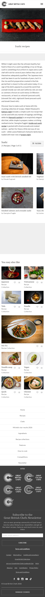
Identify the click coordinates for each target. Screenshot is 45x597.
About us (9, 568)
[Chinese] (34, 382)
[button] (41, 4)
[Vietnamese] (34, 273)
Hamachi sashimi (15, 117)
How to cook (22, 451)
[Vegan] (34, 358)
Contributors (23, 568)
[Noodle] (34, 297)
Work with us (17, 555)
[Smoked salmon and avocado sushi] (17, 197)
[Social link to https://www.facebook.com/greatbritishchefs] (14, 579)
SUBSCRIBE (22, 543)
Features (22, 445)
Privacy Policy (33, 568)
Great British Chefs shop (22, 559)
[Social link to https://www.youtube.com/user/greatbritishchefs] (27, 579)
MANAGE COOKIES (22, 592)
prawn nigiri (26, 135)
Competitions (22, 457)
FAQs (37, 563)
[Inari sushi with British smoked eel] (17, 163)
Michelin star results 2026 (22, 427)
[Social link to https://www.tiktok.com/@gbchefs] (31, 579)
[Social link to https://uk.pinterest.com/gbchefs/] (18, 579)
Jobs (15, 568)
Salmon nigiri (6, 112)
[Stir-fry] (22, 329)
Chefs (22, 421)
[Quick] (11, 382)
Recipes (22, 416)
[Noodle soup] (11, 358)
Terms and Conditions (22, 572)
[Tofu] (11, 297)
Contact (8, 555)
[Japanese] (11, 273)
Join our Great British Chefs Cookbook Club (19, 563)
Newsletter (22, 463)
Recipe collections (22, 439)
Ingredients (22, 433)
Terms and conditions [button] (22, 549)
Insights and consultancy (31, 555)
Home (22, 410)
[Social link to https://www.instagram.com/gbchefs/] (22, 579)
